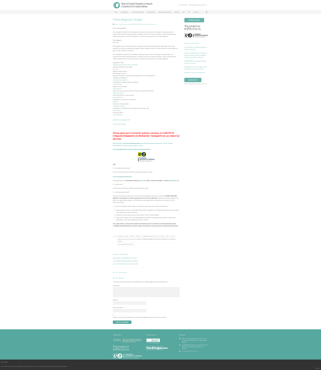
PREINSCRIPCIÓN (137, 24)
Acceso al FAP (193, 80)
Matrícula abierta (194, 20)
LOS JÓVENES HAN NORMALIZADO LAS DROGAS (125, 261)
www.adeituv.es (174, 180)
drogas (127, 236)
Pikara (167, 236)
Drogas (116, 24)
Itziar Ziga (115, 69)
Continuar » (317, 368)
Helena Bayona (117, 110)
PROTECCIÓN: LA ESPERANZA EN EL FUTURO (125, 258)
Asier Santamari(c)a (118, 93)
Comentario (116, 286)
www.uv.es (142, 180)
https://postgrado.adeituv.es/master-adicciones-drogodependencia (131, 149)
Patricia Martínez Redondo (130, 65)
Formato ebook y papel (119, 124)
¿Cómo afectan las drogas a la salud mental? (125, 264)
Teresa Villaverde (117, 84)
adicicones (120, 236)
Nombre (115, 300)
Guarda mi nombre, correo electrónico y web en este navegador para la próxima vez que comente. (140, 317)
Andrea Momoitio (117, 65)
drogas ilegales (122, 24)
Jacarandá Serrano (118, 97)
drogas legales (129, 24)
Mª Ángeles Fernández (119, 106)
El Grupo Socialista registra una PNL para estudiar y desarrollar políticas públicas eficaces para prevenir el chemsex (195, 55)
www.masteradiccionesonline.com (149, 24)
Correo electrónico (118, 307)
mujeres (162, 236)
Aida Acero (116, 102)
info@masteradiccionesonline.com (199, 5)
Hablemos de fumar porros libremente (194, 72)
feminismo (138, 236)
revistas (172, 236)
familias (132, 236)
